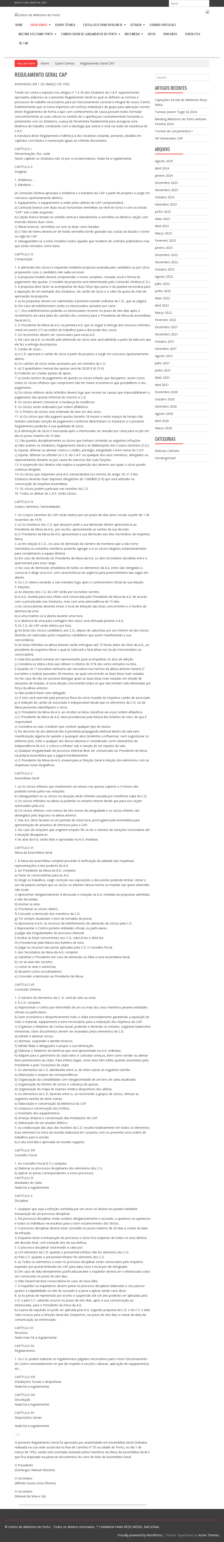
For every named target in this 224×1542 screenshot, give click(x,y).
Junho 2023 (163, 211)
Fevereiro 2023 (165, 240)
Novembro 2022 (166, 262)
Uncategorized (165, 458)
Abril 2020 (162, 421)
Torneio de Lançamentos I (173, 131)
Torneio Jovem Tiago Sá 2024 (176, 112)
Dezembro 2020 (166, 392)
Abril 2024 (162, 168)
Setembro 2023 (166, 204)
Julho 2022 (162, 284)
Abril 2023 (162, 226)
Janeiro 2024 (164, 175)
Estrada (136, 24)
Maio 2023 (162, 219)
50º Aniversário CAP (169, 138)
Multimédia (132, 33)
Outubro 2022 (165, 269)
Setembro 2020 (166, 406)
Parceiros (170, 33)
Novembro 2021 (166, 334)
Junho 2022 (163, 291)
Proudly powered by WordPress (140, 1535)
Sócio (152, 33)
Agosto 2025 (164, 161)
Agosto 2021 (164, 356)
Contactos (192, 33)
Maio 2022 (162, 298)
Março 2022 (163, 312)
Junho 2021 (163, 370)
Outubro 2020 (165, 399)
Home (19, 24)
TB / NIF (23, 43)
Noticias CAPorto (167, 451)
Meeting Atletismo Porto (36, 33)
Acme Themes (209, 1535)
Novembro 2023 (166, 190)
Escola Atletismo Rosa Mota (102, 24)
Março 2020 (163, 428)
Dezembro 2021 (166, 327)
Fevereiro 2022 (165, 320)
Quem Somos (38, 24)
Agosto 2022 (164, 276)
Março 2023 (163, 233)
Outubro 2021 (165, 341)
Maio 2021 (162, 377)
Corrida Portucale (162, 24)
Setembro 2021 (166, 349)
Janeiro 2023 (164, 248)
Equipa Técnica (65, 24)
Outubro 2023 (165, 197)
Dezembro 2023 (166, 183)
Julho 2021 (162, 363)
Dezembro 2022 (166, 255)
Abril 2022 (162, 305)
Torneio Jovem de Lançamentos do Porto (89, 33)
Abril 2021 (162, 385)
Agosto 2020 (164, 414)
